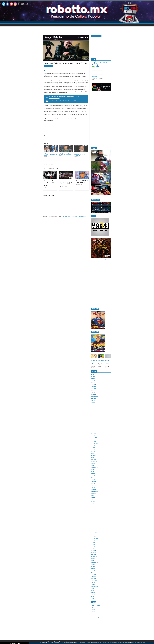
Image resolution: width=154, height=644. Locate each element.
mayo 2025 (93, 404)
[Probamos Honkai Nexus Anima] (101, 167)
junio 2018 (93, 568)
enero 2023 (93, 459)
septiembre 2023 (94, 443)
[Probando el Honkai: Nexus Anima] (101, 178)
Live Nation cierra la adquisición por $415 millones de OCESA (66, 182)
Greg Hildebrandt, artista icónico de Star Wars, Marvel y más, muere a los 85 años (50, 154)
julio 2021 (93, 495)
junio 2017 (93, 592)
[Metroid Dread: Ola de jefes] (101, 207)
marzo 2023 (93, 455)
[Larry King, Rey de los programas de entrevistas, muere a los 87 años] (66, 148)
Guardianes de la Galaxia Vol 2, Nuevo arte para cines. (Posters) (49, 183)
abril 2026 (93, 382)
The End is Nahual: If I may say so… (80, 163)
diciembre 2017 (94, 580)
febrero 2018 (93, 576)
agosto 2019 (93, 540)
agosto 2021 (93, 493)
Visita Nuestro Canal (95, 195)
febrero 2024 (93, 433)
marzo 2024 (93, 431)
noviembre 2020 (94, 511)
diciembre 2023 (94, 437)
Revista (92, 25)
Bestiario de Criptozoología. (101, 259)
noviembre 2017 (94, 582)
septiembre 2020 (94, 515)
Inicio (45, 25)
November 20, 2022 (72, 100)
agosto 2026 (93, 374)
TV (74, 25)
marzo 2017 (93, 598)
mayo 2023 (93, 451)
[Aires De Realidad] (101, 155)
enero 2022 (93, 483)
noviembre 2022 (94, 463)
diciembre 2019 (94, 532)
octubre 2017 (93, 584)
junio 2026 (93, 378)
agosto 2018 (93, 564)
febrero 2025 (93, 410)
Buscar (94, 76)
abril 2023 (93, 453)
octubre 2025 (93, 394)
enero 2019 (93, 554)
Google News (98, 25)
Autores (92, 607)
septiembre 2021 (94, 491)
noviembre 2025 (94, 392)
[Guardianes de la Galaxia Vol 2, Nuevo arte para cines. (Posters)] (50, 172)
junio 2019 (93, 544)
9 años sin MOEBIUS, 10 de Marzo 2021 (82, 181)
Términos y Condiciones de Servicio (98, 615)
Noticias (50, 25)
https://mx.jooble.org (103, 62)
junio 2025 (93, 402)
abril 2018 (93, 572)
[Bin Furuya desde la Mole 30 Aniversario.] (101, 189)
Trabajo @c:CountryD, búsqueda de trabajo (97, 79)
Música (65, 25)
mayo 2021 (93, 499)
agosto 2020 (93, 517)
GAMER (70, 25)
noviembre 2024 (94, 416)
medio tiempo (94, 71)
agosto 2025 (93, 398)
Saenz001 (54, 68)
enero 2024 (93, 435)
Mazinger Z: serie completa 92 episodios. (101, 360)
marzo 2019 (93, 550)
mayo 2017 (93, 594)
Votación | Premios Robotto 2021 (97, 619)
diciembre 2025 (94, 390)
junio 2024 (93, 425)
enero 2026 (93, 388)
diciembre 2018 (94, 556)
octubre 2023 (93, 441)
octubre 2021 (93, 489)
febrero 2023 (93, 457)
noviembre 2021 (94, 487)
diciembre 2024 (94, 414)
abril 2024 (93, 429)
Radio (87, 25)
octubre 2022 (93, 465)
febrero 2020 (93, 528)
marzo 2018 (93, 574)
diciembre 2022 (94, 461)
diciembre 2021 (94, 485)
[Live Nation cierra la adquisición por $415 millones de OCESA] (66, 172)
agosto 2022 (93, 469)
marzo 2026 (93, 384)
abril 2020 (93, 524)
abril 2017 (93, 596)
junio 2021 (93, 497)
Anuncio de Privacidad (95, 605)
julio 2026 (93, 376)
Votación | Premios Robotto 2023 (97, 623)
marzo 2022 (93, 479)
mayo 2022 (93, 475)
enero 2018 (93, 578)
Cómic (77, 25)
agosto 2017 (93, 588)
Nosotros (93, 611)
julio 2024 (93, 423)
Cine (55, 25)
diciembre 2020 (94, 509)
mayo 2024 (93, 427)
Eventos (60, 25)
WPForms (93, 625)
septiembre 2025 (94, 396)
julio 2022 (93, 471)
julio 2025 (93, 400)
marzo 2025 (93, 408)
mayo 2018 (93, 570)
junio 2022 (93, 473)
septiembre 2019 (94, 538)
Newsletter (93, 609)
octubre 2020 (93, 513)
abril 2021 (93, 501)
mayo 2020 (93, 522)
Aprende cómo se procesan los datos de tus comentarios (73, 216)
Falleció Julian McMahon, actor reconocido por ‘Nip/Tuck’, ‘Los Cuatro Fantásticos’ (80, 154)
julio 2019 (93, 542)
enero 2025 (93, 412)
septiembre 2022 (94, 467)
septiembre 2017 (94, 586)
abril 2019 (93, 548)
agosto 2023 (93, 445)
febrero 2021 (93, 505)
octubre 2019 (93, 536)
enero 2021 (93, 507)
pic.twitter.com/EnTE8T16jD (54, 98)
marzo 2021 (93, 503)
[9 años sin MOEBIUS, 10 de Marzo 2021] (82, 172)
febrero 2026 (93, 386)
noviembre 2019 (94, 534)
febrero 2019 (93, 552)
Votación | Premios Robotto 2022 (97, 621)
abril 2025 (93, 406)
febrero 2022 (93, 481)
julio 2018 (93, 566)
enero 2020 (93, 530)
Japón (82, 25)
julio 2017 (93, 590)
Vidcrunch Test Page (95, 617)
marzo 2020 (93, 526)
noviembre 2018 (94, 558)
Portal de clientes (94, 613)
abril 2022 (93, 477)
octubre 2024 (93, 418)
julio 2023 (93, 447)
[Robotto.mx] (77, 0)
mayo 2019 (93, 546)
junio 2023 (93, 449)
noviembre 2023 (94, 439)
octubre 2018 (93, 560)
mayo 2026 (93, 380)
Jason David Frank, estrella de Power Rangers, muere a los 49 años (54, 163)
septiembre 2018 (94, 562)
